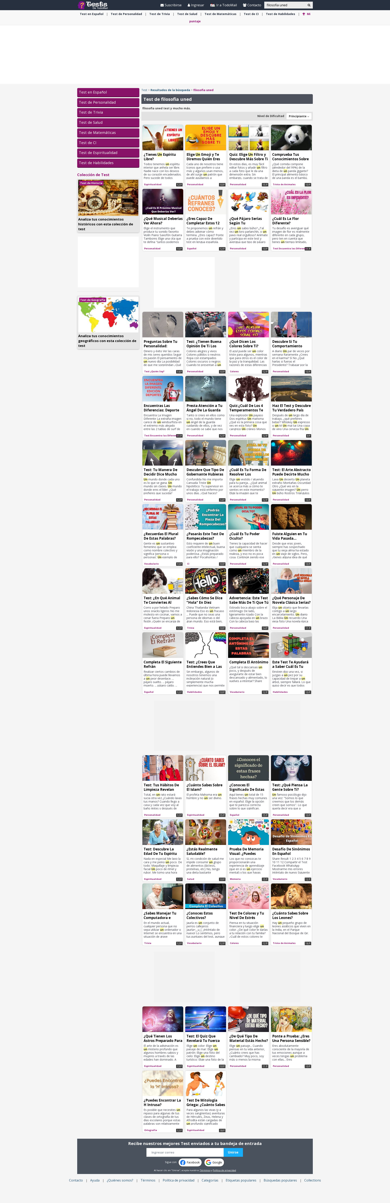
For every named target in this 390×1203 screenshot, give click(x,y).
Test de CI (87, 142)
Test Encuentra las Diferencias (291, 248)
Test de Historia (91, 183)
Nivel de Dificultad (270, 116)
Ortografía (150, 1130)
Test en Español (93, 92)
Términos (205, 1170)
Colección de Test (93, 174)
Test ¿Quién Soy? (154, 371)
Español (91, 14)
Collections (312, 1180)
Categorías (210, 1180)
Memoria (235, 878)
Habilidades (280, 14)
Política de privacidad (224, 1170)
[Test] (93, 5)
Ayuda (95, 1180)
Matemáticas (220, 14)
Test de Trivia (91, 112)
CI (251, 14)
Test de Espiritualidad (98, 152)
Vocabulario (151, 563)
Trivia (159, 14)
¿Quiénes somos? (120, 1180)
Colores (234, 371)
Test (144, 90)
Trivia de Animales (284, 184)
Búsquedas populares (280, 1180)
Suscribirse (173, 5)
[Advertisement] (195, 54)
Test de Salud (91, 122)
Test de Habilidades (96, 162)
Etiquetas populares (241, 1180)
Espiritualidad (152, 184)
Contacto (254, 5)
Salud (187, 14)
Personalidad (126, 14)
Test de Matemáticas (97, 132)
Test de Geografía (92, 300)
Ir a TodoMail (226, 5)
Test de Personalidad (97, 102)
